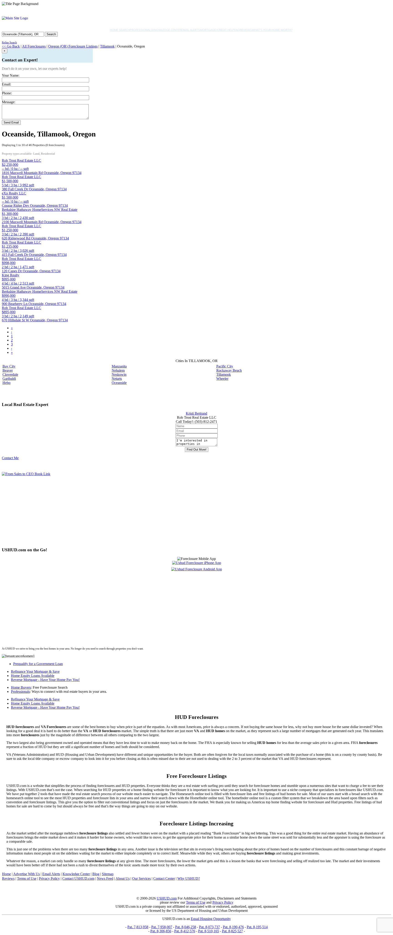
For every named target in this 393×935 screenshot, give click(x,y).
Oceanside (119, 383)
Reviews (246, 30)
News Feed (105, 878)
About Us (123, 878)
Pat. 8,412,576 (184, 931)
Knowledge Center (166, 30)
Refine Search (9, 42)
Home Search (120, 30)
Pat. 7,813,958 (137, 927)
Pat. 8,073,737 (209, 927)
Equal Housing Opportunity (211, 919)
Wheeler (222, 379)
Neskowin (119, 374)
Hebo (6, 383)
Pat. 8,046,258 (185, 927)
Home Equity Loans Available (32, 676)
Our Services (141, 878)
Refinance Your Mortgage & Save (35, 671)
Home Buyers (21, 687)
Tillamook (107, 46)
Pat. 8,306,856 (160, 931)
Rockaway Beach (229, 370)
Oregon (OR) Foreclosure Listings (73, 46)
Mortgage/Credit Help (217, 30)
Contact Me (10, 458)
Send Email (11, 122)
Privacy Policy (49, 878)
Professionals (141, 30)
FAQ (237, 30)
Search (51, 34)
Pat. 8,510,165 (208, 931)
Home (6, 874)
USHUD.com (167, 898)
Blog (95, 874)
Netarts (117, 379)
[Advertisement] (138, 511)
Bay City (9, 366)
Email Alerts (190, 30)
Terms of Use (26, 878)
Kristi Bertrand (196, 413)
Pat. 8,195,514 (257, 927)
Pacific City (224, 366)
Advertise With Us (26, 874)
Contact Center (164, 878)
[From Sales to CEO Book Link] (26, 474)
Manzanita (119, 366)
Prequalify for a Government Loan (38, 664)
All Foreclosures (34, 46)
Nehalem (118, 370)
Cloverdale (10, 374)
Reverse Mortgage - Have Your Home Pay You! (45, 680)
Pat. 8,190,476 (233, 927)
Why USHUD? (188, 878)
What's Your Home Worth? (272, 30)
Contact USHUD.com (78, 878)
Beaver (8, 370)
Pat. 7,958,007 (161, 927)
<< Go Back (11, 46)
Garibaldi (9, 379)
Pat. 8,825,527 (232, 931)
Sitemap (107, 874)
